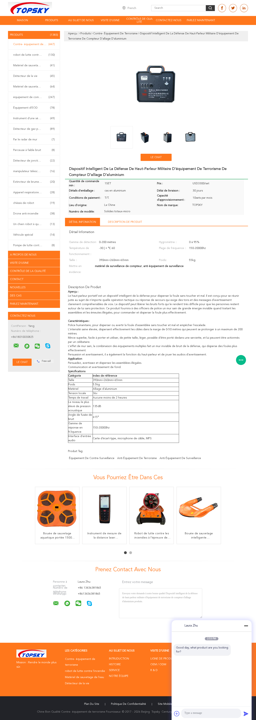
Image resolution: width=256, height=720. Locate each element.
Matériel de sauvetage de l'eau (34, 65)
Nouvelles (18, 287)
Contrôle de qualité (139, 20)
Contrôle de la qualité (28, 271)
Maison (22, 20)
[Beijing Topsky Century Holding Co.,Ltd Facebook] (222, 8)
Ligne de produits (163, 658)
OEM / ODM (158, 664)
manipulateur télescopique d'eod (34, 171)
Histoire (115, 664)
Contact (16, 279)
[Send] (246, 713)
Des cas (16, 295)
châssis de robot (34, 203)
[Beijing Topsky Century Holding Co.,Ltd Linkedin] (244, 8)
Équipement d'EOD (34, 107)
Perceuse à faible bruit (34, 150)
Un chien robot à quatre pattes (34, 224)
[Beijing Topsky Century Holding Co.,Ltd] (16, 345)
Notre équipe (118, 676)
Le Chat (156, 157)
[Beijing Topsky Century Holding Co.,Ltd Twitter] (233, 8)
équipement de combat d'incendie (35, 97)
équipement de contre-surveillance (91, 458)
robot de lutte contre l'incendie (34, 55)
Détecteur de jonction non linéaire (35, 160)
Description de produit (125, 222)
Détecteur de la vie (34, 76)
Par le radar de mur (34, 139)
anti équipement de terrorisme (137, 458)
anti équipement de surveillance (180, 458)
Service (114, 670)
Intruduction (119, 658)
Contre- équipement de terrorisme (35, 44)
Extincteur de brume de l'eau (34, 181)
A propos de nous (23, 254)
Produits (51, 20)
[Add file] (177, 713)
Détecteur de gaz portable (34, 129)
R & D (154, 670)
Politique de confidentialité (128, 704)
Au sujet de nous (81, 20)
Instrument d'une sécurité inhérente (35, 118)
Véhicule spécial (34, 234)
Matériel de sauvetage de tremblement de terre (35, 86)
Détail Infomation (82, 222)
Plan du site (91, 704)
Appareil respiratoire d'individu (34, 192)
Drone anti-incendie (34, 213)
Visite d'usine (110, 20)
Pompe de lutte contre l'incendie (34, 245)
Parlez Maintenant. (201, 20)
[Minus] (246, 625)
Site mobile (165, 704)
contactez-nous (168, 20)
